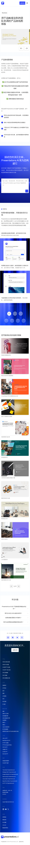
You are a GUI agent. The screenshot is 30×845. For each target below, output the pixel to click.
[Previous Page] (11, 586)
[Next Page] (18, 586)
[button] (27, 3)
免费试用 (22, 3)
